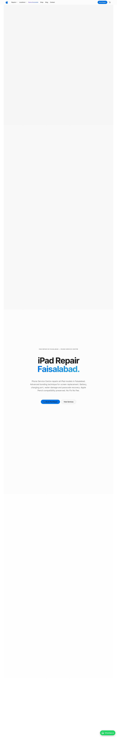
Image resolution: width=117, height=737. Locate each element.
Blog (46, 2)
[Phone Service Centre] (7, 2)
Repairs (13, 2)
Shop (41, 2)
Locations (22, 2)
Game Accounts (33, 2)
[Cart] (109, 2)
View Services (68, 402)
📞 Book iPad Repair (50, 402)
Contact (52, 2)
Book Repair (102, 2)
